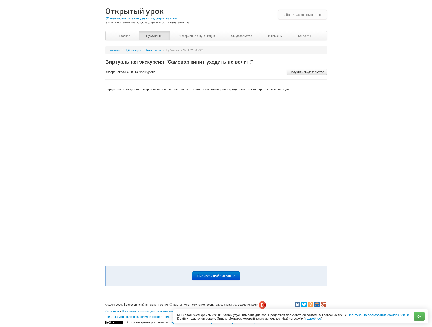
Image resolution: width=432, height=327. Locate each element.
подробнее (313, 318)
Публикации (154, 35)
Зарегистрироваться (309, 14)
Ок (419, 316)
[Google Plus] (323, 304)
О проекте (112, 311)
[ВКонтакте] (297, 304)
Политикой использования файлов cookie (378, 314)
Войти (287, 14)
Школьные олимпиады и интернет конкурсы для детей (159, 311)
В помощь (275, 35)
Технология (153, 50)
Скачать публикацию (216, 276)
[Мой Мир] (317, 304)
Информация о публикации (196, 35)
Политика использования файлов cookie (132, 316)
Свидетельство (241, 35)
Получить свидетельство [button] (307, 72)
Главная (124, 35)
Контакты (304, 35)
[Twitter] (304, 304)
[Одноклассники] (310, 304)
